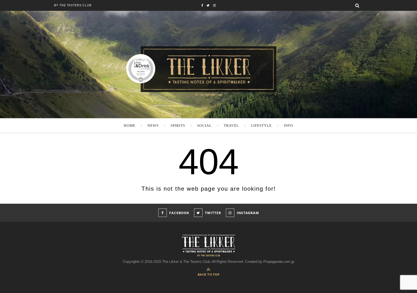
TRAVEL (231, 125)
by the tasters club (72, 5)
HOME (129, 125)
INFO (288, 125)
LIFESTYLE (261, 125)
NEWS (153, 125)
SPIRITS (178, 125)
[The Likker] (208, 70)
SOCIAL (204, 125)
